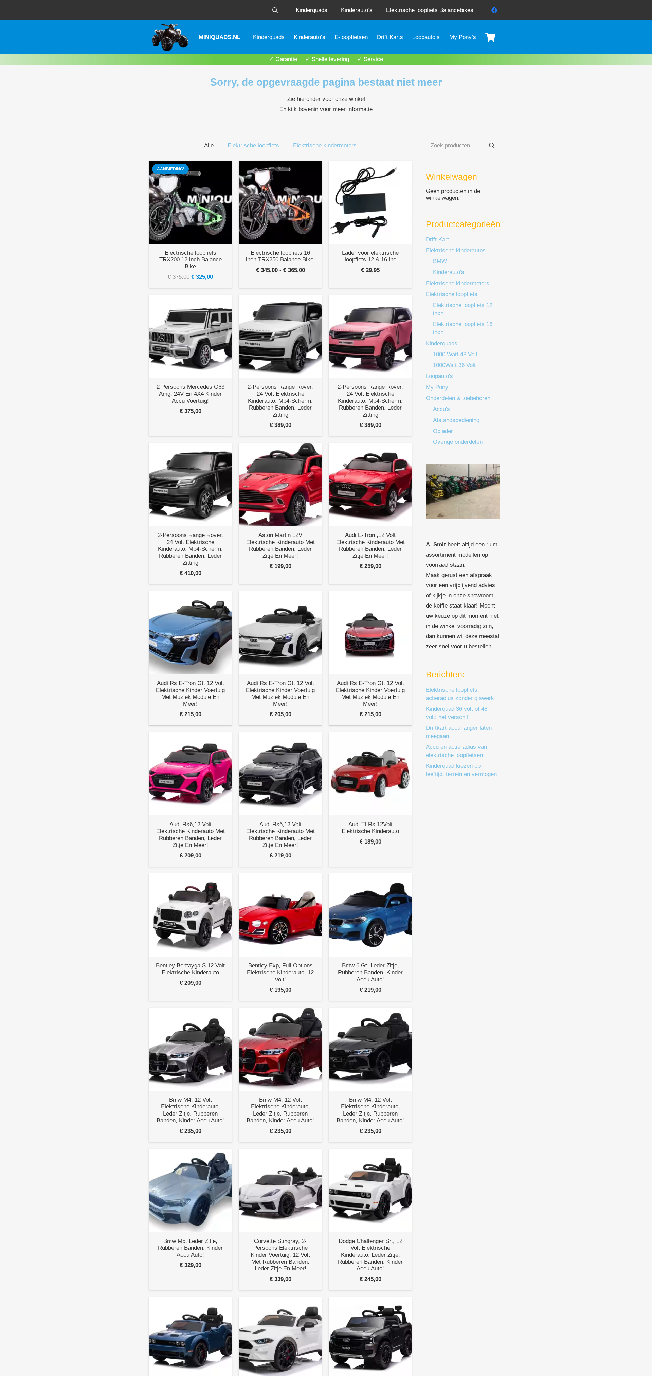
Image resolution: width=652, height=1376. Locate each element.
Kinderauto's (448, 272)
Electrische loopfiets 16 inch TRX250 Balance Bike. (280, 256)
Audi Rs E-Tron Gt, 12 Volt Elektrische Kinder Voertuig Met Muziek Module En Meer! (190, 693)
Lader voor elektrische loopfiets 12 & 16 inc (370, 256)
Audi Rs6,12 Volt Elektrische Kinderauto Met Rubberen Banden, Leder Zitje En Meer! (190, 834)
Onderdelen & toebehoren (458, 398)
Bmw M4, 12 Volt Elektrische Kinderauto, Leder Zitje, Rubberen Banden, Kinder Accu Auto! (190, 1110)
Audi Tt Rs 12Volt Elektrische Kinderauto (370, 827)
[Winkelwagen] (490, 37)
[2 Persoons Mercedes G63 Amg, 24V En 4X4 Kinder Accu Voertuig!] (190, 336)
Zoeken (492, 145)
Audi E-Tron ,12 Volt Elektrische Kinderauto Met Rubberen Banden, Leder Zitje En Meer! (370, 545)
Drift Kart (437, 239)
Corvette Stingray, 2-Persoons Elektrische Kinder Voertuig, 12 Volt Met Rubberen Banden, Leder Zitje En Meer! (280, 1255)
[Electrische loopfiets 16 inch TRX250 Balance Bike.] (280, 202)
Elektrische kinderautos (456, 250)
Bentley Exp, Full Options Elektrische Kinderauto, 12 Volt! (280, 972)
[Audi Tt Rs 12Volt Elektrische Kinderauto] (370, 773)
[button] (275, 10)
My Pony (437, 387)
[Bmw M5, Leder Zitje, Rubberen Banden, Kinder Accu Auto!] (190, 1190)
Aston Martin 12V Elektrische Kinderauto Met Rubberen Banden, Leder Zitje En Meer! (280, 545)
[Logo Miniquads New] (171, 37)
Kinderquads (441, 343)
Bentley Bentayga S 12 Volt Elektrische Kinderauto (190, 969)
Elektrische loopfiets (451, 294)
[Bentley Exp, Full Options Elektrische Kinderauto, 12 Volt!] (280, 915)
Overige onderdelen (458, 442)
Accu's (441, 409)
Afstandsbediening (456, 420)
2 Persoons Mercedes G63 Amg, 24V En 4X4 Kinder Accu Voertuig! (190, 394)
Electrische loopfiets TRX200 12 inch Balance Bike (190, 260)
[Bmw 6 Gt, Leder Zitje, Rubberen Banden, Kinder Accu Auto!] (370, 915)
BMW (440, 261)
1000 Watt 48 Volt (455, 354)
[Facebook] (494, 10)
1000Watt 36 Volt (454, 365)
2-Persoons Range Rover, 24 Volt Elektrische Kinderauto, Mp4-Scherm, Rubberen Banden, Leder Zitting (280, 401)
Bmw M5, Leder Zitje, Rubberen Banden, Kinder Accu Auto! (190, 1248)
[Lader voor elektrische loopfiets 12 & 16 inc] (370, 202)
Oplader (443, 431)
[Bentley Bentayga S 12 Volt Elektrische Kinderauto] (190, 915)
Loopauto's (439, 376)
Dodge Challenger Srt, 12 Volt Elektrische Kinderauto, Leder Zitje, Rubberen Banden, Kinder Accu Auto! (370, 1255)
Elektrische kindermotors (457, 283)
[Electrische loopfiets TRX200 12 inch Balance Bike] (190, 202)
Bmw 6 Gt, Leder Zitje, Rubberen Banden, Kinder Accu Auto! (370, 972)
